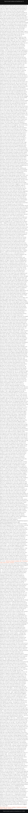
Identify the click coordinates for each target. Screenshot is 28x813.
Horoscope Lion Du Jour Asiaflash (8, 807)
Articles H (10, 808)
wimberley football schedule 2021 (14, 561)
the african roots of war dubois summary (14, 561)
